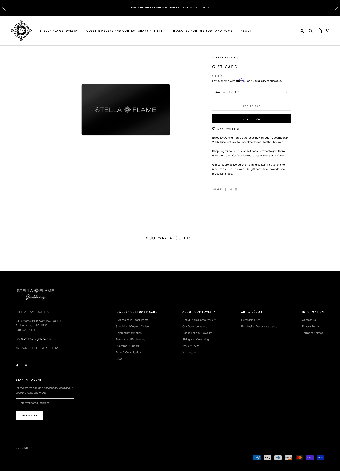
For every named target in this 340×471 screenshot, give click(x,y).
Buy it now (252, 118)
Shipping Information (129, 333)
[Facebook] (226, 189)
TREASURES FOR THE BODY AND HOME (202, 30)
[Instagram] (26, 365)
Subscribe (29, 415)
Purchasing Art (250, 320)
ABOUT (246, 30)
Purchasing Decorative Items (259, 326)
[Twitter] (231, 189)
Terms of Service (312, 333)
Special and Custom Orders (133, 326)
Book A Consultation (128, 352)
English (22, 447)
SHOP (205, 7)
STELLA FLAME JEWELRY (59, 30)
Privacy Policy (310, 326)
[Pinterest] (236, 189)
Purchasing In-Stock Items (132, 320)
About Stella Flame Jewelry (199, 320)
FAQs (119, 359)
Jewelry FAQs (190, 346)
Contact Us (309, 320)
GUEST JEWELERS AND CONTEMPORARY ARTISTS (124, 30)
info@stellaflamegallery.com (33, 339)
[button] (4, 8)
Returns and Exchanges (130, 339)
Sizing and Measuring (195, 339)
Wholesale (189, 352)
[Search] (311, 31)
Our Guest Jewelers (194, 326)
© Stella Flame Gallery (33, 458)
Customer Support (127, 346)
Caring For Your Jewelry (197, 333)
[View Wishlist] (326, 30)
